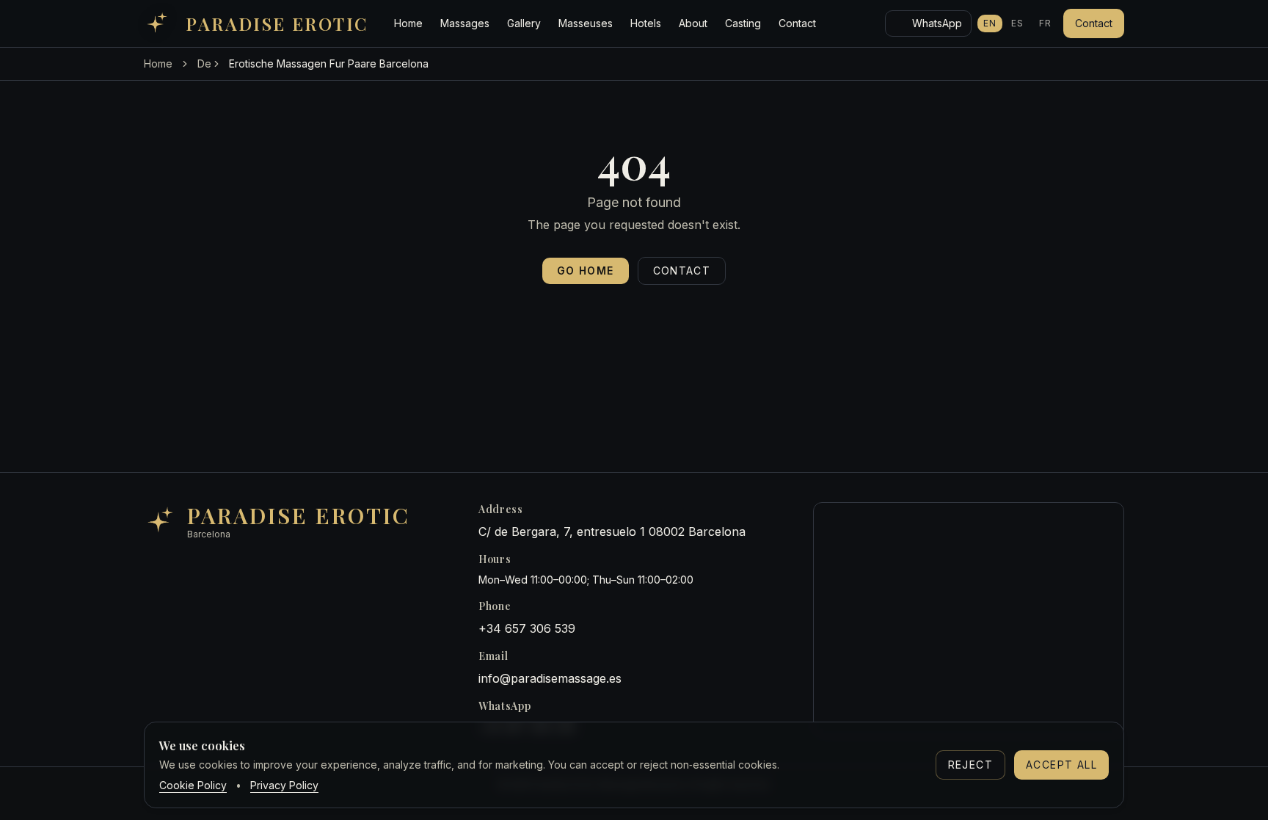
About (693, 23)
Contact (797, 23)
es (1017, 23)
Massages (464, 23)
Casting (743, 23)
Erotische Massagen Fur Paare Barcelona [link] (329, 63)
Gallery (524, 23)
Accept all (1061, 764)
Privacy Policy (284, 785)
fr (1045, 23)
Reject (970, 764)
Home (408, 23)
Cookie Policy (193, 785)
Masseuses (585, 23)
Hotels (645, 23)
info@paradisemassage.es (550, 678)
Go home (585, 270)
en (989, 23)
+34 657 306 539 (526, 628)
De (204, 63)
